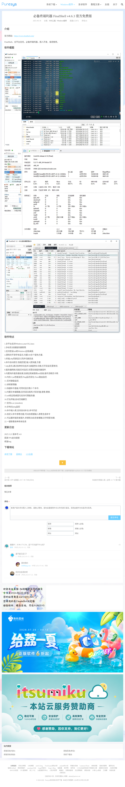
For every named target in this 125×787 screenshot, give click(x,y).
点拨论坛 (62, 773)
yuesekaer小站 (31, 768)
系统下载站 (67, 754)
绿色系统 (87, 770)
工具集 (105, 770)
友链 (107, 4)
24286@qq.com (26, 566)
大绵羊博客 (113, 768)
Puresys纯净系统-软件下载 (9, 4)
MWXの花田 (14, 770)
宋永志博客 (22, 766)
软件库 (73, 768)
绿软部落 (94, 766)
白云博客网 (78, 770)
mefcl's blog (39, 766)
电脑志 (61, 770)
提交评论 (114, 518)
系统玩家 (112, 770)
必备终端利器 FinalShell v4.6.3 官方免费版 (62, 16)
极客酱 (60, 768)
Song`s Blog (52, 768)
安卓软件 (82, 4)
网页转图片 (21, 768)
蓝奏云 (19, 454)
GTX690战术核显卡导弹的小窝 (87, 768)
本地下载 (8, 454)
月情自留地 (69, 770)
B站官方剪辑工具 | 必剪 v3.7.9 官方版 (106, 480)
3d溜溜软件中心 (42, 770)
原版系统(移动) (69, 751)
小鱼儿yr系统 (96, 770)
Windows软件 (66, 4)
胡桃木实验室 (103, 768)
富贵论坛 (112, 766)
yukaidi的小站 (64, 766)
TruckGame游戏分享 (51, 766)
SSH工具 (52, 21)
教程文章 (95, 4)
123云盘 (29, 454)
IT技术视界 (53, 770)
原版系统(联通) (9, 754)
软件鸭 (66, 768)
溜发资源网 (103, 766)
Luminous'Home (84, 766)
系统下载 (50, 4)
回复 (28, 547)
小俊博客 (31, 766)
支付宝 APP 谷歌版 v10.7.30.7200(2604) (19, 480)
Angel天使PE (42, 768)
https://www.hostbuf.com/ (24, 36)
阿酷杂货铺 (74, 766)
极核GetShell (12, 768)
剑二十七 (32, 770)
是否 (11, 547)
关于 (115, 4)
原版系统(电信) (9, 751)
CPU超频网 (23, 770)
